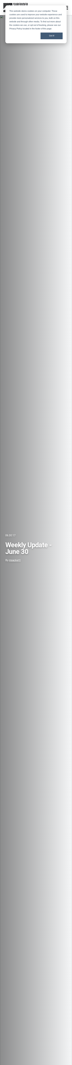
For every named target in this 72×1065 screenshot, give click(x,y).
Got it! (51, 36)
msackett (15, 560)
